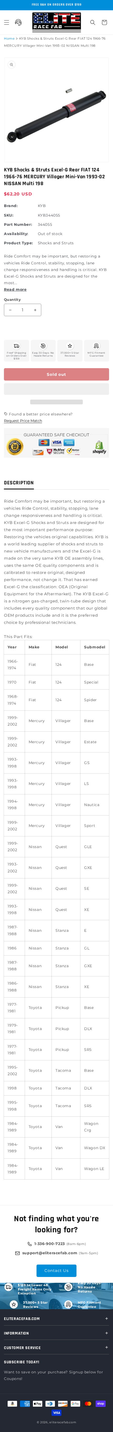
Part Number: (18, 224)
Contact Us (56, 1270)
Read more (15, 289)
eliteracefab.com (62, 1422)
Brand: (11, 205)
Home (9, 38)
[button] (56, 389)
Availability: (16, 233)
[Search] (93, 22)
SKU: (8, 215)
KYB (42, 205)
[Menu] (6, 22)
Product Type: (18, 243)
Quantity (12, 299)
